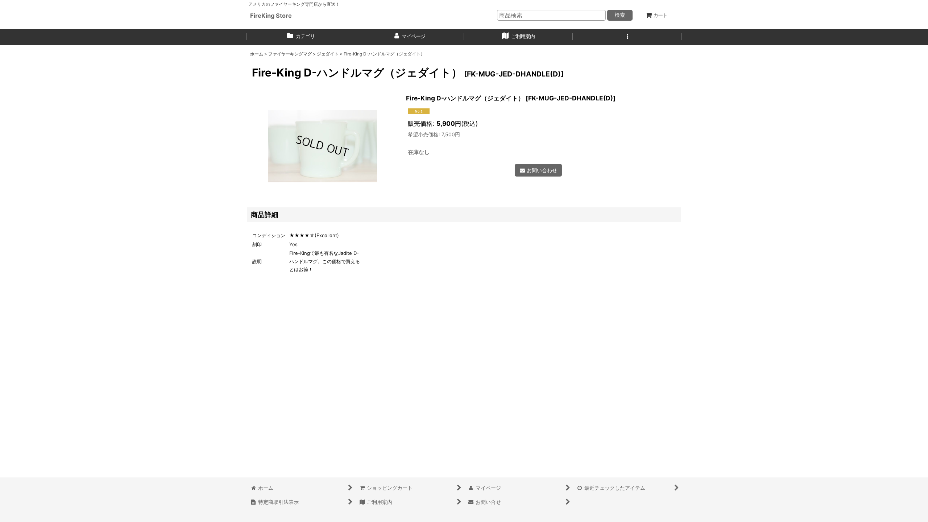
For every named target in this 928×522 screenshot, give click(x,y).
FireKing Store (271, 15)
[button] (627, 37)
